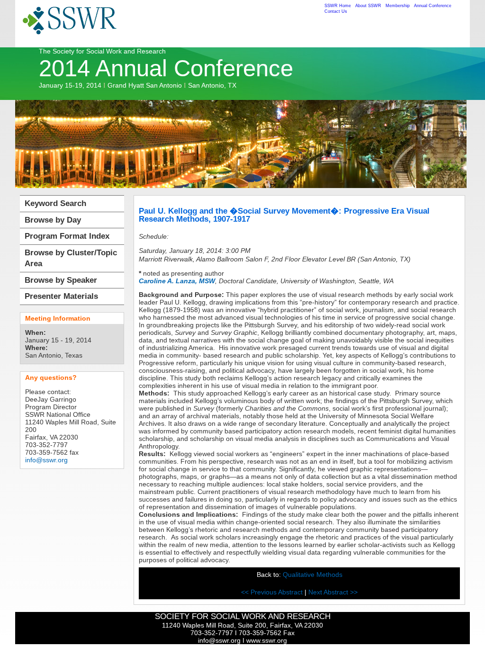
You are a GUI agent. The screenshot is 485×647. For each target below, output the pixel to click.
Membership (398, 5)
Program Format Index (67, 236)
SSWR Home (337, 5)
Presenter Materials (61, 296)
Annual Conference (432, 5)
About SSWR (368, 5)
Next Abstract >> (333, 592)
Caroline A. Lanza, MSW (177, 281)
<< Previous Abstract (273, 592)
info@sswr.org (46, 460)
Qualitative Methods (312, 574)
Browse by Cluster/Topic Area (71, 258)
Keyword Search (55, 203)
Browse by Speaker (61, 280)
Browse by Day (53, 220)
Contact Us (335, 11)
